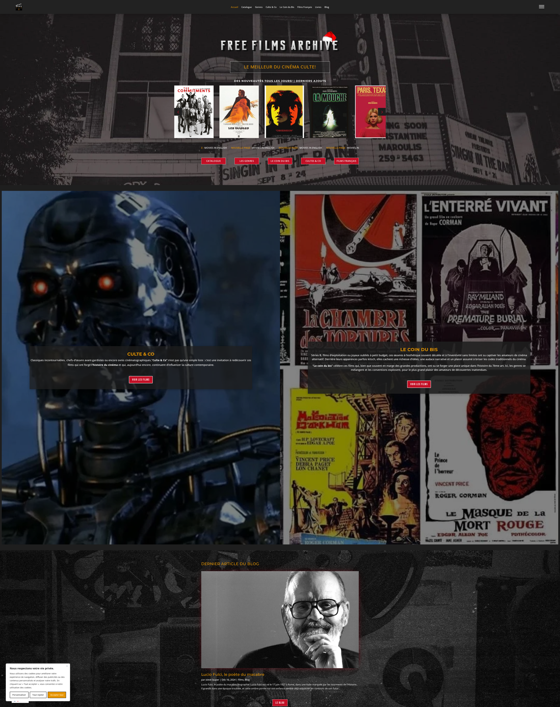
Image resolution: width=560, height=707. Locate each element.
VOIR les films (140, 379)
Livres (318, 7)
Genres (258, 7)
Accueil (234, 7)
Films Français (304, 7)
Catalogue (246, 7)
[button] (382, 112)
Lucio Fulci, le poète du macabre (232, 674)
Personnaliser (19, 694)
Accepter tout (56, 694)
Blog (326, 7)
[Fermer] (67, 666)
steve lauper (212, 679)
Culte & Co (271, 7)
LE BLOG (280, 703)
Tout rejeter (38, 694)
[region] (38, 682)
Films (241, 679)
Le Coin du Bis (287, 7)
